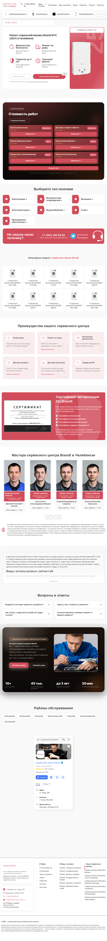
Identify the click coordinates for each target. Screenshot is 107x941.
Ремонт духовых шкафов (69, 874)
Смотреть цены (39, 665)
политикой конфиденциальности (38, 81)
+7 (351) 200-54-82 (29, 5)
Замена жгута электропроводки (23, 154)
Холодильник (41, 14)
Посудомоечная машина (88, 14)
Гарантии (83, 5)
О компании (52, 5)
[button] (49, 517)
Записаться (29, 134)
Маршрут (43, 777)
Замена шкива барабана (65, 141)
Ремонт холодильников (69, 871)
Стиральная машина (17, 14)
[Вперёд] (102, 14)
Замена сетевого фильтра (66, 154)
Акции (75, 5)
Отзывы (92, 5)
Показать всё (53, 168)
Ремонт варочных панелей (70, 883)
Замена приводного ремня (21, 141)
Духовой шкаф (62, 14)
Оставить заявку (19, 665)
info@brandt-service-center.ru (15, 900)
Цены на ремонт (65, 5)
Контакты (100, 5)
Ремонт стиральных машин (70, 868)
